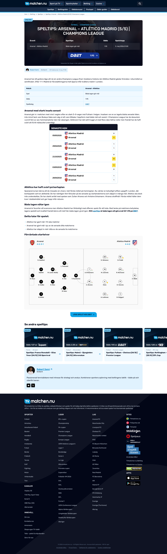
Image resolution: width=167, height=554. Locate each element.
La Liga (61, 460)
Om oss (27, 517)
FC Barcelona (97, 477)
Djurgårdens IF (97, 489)
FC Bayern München (99, 444)
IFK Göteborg (97, 493)
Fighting (27, 468)
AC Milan (95, 464)
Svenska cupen (64, 468)
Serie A (61, 456)
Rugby (26, 440)
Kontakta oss (29, 521)
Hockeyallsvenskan (65, 489)
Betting (87, 4)
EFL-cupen (62, 419)
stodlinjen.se (95, 63)
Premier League (64, 431)
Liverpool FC (96, 427)
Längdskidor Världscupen (67, 513)
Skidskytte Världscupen (66, 518)
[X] (33, 385)
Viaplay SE (28, 491)
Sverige (95, 501)
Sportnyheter (72, 4)
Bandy (26, 452)
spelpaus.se (103, 63)
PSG (94, 440)
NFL (59, 497)
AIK (93, 481)
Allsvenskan (62, 464)
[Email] (28, 385)
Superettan (62, 472)
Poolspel (89, 9)
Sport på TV (55, 4)
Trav (26, 481)
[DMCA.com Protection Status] (134, 468)
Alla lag (94, 509)
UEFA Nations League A (66, 444)
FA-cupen (62, 427)
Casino (99, 4)
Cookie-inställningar (104, 547)
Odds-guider (102, 9)
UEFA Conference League (67, 505)
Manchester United (99, 436)
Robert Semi (34, 70)
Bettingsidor (63, 9)
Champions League (65, 436)
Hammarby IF (97, 497)
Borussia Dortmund (99, 448)
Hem (25, 14)
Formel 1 (61, 501)
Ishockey (27, 423)
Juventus (95, 468)
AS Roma (95, 456)
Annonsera (28, 525)
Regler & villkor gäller (75, 63)
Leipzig (94, 452)
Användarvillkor (61, 547)
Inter (94, 460)
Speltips (50, 9)
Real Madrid (96, 472)
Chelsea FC (96, 431)
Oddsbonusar (77, 9)
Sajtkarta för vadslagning (87, 547)
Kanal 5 (27, 499)
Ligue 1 (60, 448)
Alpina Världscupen (65, 509)
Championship (63, 423)
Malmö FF (95, 485)
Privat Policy (73, 547)
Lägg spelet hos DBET (82, 314)
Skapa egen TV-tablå (32, 529)
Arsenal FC (96, 419)
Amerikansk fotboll (31, 427)
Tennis (26, 460)
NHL (60, 485)
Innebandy (28, 444)
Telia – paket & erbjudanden (34, 534)
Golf (25, 464)
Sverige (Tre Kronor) (99, 505)
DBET (87, 104)
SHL (59, 481)
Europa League (63, 440)
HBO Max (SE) (29, 503)
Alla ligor (61, 522)
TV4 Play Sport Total (31, 495)
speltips (96, 211)
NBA (60, 493)
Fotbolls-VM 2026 (64, 477)
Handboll (27, 436)
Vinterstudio (28, 477)
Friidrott (27, 456)
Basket (26, 431)
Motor (26, 472)
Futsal (26, 448)
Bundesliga (62, 452)
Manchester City (98, 423)
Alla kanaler (28, 507)
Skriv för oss (28, 538)
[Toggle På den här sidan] (162, 549)
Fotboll (26, 419)
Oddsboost (115, 9)
